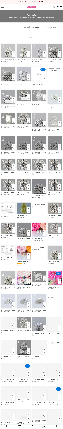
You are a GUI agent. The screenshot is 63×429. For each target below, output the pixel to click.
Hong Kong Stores (26, 2)
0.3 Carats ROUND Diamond (27, 103)
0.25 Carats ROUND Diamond (12, 106)
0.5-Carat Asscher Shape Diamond (46, 420)
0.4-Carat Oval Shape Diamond (13, 330)
